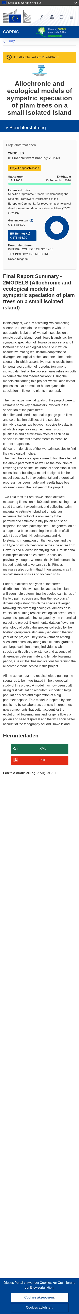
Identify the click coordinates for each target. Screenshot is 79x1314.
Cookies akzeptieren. (39, 1297)
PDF (43, 760)
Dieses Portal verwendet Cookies (28, 1282)
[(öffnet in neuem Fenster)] (17, 16)
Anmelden (42, 17)
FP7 (12, 41)
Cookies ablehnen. (39, 1307)
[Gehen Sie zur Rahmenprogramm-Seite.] (39, 70)
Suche (61, 17)
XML (43, 748)
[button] (52, 17)
